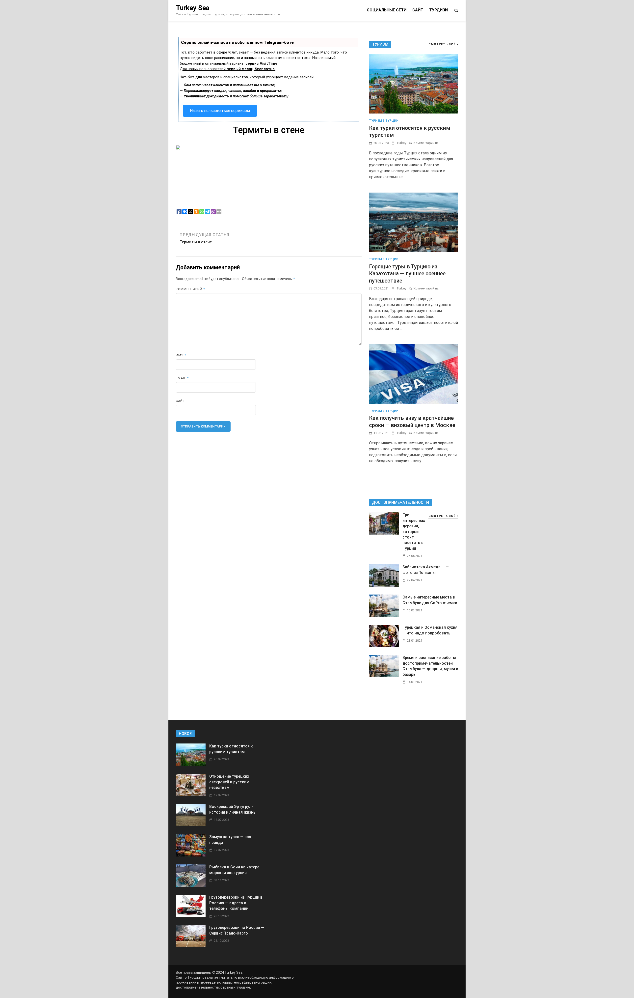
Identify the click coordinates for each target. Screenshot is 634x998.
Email (182, 378)
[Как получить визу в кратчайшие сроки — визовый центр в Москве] (413, 373)
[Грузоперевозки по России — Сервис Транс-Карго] (191, 945)
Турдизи (438, 10)
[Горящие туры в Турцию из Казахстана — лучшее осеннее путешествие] (413, 222)
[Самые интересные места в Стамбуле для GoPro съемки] (384, 615)
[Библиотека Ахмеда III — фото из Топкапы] (384, 585)
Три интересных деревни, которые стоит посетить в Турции (413, 531)
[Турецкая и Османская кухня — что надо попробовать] (384, 645)
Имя (181, 355)
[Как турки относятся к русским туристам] (413, 83)
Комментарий (190, 289)
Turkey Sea (192, 8)
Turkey (401, 143)
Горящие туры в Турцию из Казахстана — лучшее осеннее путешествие (407, 273)
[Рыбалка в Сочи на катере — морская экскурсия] (191, 885)
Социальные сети (386, 10)
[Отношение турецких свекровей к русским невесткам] (191, 794)
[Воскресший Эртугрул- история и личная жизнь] (191, 825)
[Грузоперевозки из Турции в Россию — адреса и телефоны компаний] (191, 915)
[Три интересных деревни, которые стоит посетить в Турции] (384, 533)
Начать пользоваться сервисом (220, 110)
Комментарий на (426, 143)
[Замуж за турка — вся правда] (191, 855)
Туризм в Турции (383, 120)
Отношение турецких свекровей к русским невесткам (229, 782)
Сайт (417, 10)
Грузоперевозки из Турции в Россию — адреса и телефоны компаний (236, 903)
